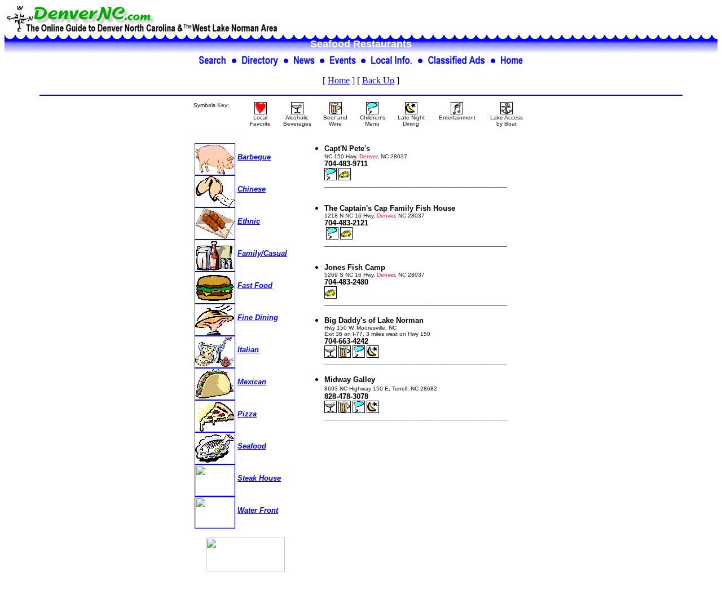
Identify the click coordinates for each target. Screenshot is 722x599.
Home (339, 80)
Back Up (378, 80)
